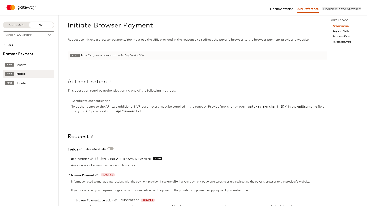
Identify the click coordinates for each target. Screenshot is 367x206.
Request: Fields (341, 31)
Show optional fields (96, 149)
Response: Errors (342, 42)
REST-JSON (16, 25)
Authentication (341, 26)
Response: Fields (342, 36)
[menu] (341, 8)
